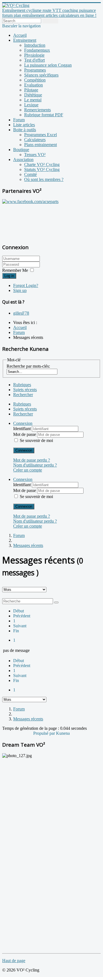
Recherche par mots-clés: (28, 366)
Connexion (23, 450)
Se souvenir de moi (36, 440)
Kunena (63, 733)
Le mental (32, 100)
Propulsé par (44, 733)
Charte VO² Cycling (42, 164)
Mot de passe (25, 434)
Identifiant (22, 428)
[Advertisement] (36, 220)
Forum (19, 119)
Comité (30, 174)
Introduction (34, 45)
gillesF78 (21, 313)
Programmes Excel (40, 134)
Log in (9, 276)
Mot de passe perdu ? (31, 460)
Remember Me (15, 270)
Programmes (35, 70)
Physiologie (34, 55)
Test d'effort (34, 60)
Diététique (33, 95)
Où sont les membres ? (43, 179)
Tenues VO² (35, 154)
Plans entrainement (40, 144)
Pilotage (31, 90)
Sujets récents (25, 389)
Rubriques (22, 384)
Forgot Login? (25, 285)
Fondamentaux (37, 50)
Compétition (35, 80)
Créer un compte (27, 470)
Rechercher (23, 394)
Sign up (20, 290)
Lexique (31, 104)
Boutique (21, 149)
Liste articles (24, 124)
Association (23, 159)
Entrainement (24, 40)
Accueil (20, 35)
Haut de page (13, 960)
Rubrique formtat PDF (43, 114)
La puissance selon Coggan (48, 65)
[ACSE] (30, 201)
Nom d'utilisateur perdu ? (35, 465)
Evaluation (33, 85)
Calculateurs (35, 139)
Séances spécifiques (41, 75)
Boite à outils (24, 129)
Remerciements (37, 109)
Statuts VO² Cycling (42, 169)
